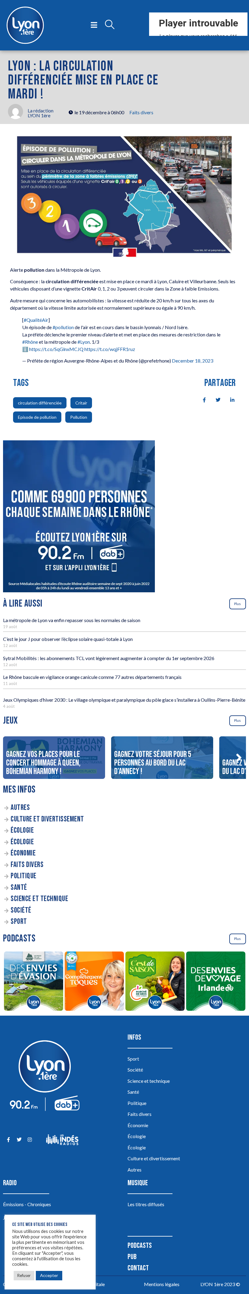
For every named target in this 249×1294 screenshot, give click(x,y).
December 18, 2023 (192, 360)
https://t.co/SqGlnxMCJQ (56, 349)
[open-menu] (94, 25)
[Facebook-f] (8, 1139)
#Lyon (83, 342)
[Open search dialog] (110, 25)
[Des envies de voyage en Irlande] (215, 982)
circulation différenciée (40, 402)
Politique (23, 876)
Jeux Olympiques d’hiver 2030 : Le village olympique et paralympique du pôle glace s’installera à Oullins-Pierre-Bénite (124, 700)
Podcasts (140, 1245)
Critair (81, 402)
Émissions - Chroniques (27, 1204)
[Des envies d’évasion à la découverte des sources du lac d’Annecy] (33, 982)
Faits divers (141, 112)
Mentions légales (161, 1284)
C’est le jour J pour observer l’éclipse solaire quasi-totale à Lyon (68, 639)
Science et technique (39, 898)
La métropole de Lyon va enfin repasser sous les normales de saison (71, 620)
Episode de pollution (37, 417)
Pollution (78, 417)
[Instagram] (29, 1139)
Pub (132, 1256)
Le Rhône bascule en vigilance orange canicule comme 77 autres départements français (92, 677)
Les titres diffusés (146, 1204)
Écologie (22, 830)
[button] (238, 757)
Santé (19, 887)
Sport (19, 921)
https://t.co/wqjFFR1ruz (109, 349)
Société (21, 910)
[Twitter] (19, 1139)
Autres (20, 807)
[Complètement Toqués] (94, 982)
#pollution (63, 327)
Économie (23, 853)
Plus (237, 604)
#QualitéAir (36, 320)
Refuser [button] (24, 1275)
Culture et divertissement (47, 819)
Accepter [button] (49, 1275)
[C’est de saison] (154, 982)
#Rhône (30, 342)
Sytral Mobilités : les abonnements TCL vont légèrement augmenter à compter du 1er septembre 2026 (108, 658)
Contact (138, 1268)
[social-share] (201, 399)
